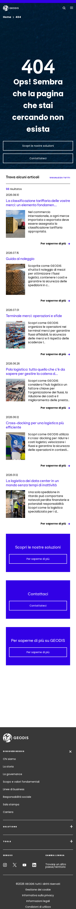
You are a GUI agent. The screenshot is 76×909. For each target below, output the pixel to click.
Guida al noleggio (20, 259)
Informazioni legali (38, 901)
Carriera (8, 812)
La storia (8, 766)
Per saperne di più (53, 243)
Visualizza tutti (60, 177)
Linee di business (13, 789)
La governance (12, 774)
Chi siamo (9, 759)
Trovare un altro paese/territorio (55, 865)
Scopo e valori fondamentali (21, 782)
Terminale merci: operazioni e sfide (34, 316)
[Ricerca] (64, 7)
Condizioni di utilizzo (38, 907)
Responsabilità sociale (17, 797)
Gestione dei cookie (38, 889)
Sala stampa (11, 804)
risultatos (14, 189)
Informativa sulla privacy (38, 895)
